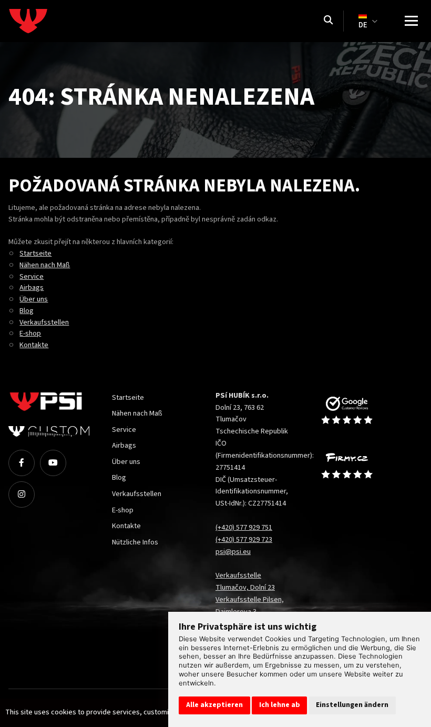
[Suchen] (328, 21)
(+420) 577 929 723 (244, 539)
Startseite (35, 253)
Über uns (33, 299)
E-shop (30, 333)
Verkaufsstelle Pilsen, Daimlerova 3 (250, 605)
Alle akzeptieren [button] (214, 705)
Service (31, 276)
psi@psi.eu (233, 551)
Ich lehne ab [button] (279, 705)
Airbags (31, 287)
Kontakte (33, 344)
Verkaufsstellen (44, 322)
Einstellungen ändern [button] (352, 705)
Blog (26, 310)
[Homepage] (47, 21)
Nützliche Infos (135, 542)
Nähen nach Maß (44, 264)
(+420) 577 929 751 (244, 527)
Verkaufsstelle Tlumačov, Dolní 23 (245, 581)
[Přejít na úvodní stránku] (358, 411)
